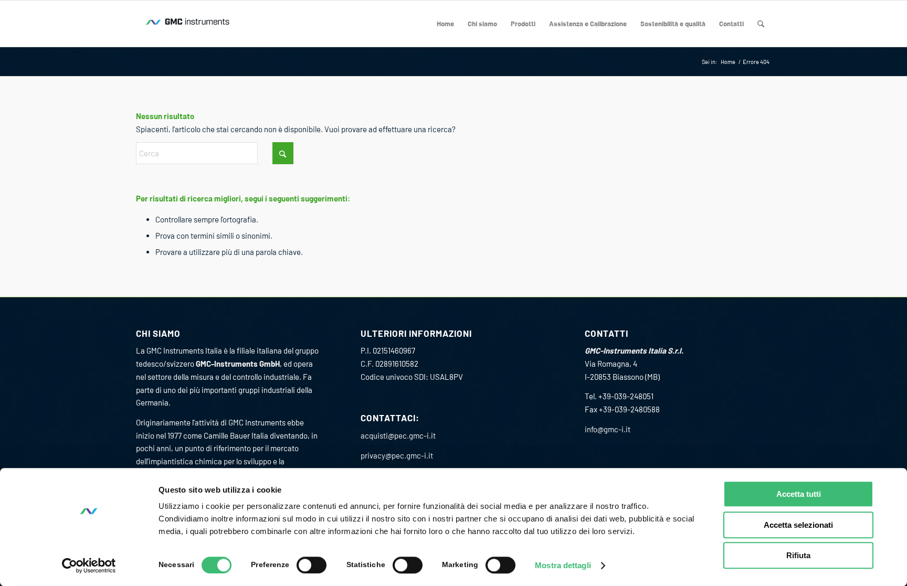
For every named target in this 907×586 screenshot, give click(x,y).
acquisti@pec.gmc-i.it (398, 435)
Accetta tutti (798, 493)
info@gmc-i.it (607, 429)
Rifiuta (798, 555)
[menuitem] (445, 24)
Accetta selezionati (798, 524)
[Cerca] (761, 24)
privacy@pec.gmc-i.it (397, 455)
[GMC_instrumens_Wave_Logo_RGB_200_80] (188, 24)
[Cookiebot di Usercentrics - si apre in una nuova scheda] (89, 565)
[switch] (311, 565)
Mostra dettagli (563, 565)
